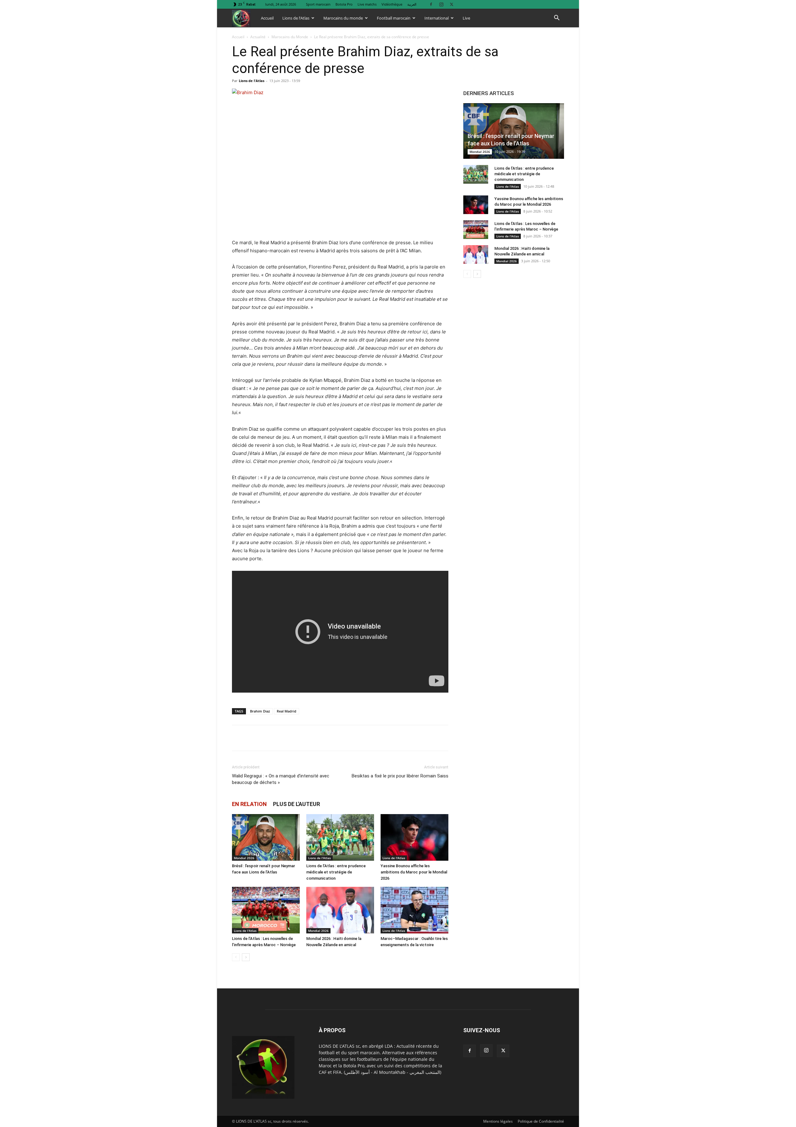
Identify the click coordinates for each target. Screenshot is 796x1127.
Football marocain (393, 18)
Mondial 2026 (244, 858)
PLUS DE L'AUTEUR (296, 804)
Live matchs (367, 4)
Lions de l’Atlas (295, 18)
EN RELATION (249, 804)
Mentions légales (498, 1121)
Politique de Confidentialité (541, 1121)
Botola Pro (344, 4)
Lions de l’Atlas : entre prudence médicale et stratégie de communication (336, 872)
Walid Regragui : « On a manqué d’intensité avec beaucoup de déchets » (280, 779)
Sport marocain (318, 4)
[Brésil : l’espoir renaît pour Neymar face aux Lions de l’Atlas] (266, 837)
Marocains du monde (343, 18)
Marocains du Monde (289, 36)
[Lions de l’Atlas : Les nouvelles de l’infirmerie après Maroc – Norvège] (266, 910)
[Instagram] (441, 4)
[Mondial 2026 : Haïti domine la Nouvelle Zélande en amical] (340, 910)
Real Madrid (286, 711)
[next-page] (246, 957)
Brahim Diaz (260, 711)
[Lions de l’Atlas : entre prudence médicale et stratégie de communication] (340, 837)
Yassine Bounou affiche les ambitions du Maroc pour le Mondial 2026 (414, 872)
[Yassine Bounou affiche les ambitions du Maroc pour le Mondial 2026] (414, 837)
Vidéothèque (392, 4)
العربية (411, 4)
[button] (556, 18)
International (436, 18)
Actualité (258, 36)
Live (466, 18)
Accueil (267, 18)
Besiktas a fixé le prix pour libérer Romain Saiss (400, 776)
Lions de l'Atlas (251, 80)
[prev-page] (236, 957)
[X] (451, 4)
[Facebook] (431, 4)
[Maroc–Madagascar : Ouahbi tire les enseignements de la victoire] (414, 910)
